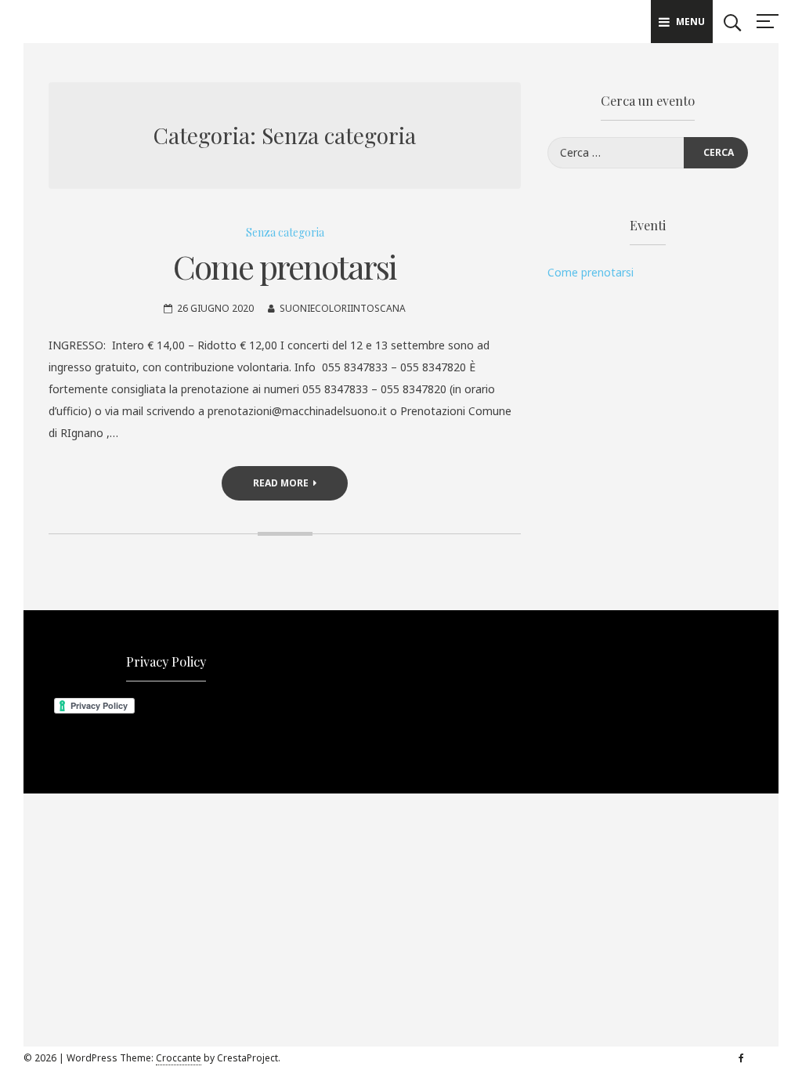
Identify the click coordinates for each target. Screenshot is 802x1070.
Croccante (178, 1058)
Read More (281, 483)
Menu (690, 21)
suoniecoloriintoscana (343, 308)
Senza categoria (285, 232)
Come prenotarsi (284, 266)
